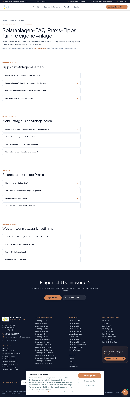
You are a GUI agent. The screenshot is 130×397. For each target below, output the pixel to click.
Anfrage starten (111, 358)
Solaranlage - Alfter (41, 329)
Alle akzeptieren (90, 376)
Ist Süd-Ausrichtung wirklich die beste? (41, 136)
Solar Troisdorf (107, 339)
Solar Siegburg (107, 329)
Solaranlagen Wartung (9, 361)
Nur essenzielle (89, 381)
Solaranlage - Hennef (42, 331)
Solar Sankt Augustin (109, 337)
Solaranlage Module (75, 331)
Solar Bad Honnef (108, 331)
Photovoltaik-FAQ (39, 48)
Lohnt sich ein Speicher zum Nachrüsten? (41, 205)
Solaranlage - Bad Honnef (43, 347)
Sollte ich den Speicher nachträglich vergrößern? (41, 190)
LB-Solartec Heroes (8, 356)
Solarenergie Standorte (52, 7)
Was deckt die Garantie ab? (41, 252)
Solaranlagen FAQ (74, 323)
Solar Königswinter (108, 334)
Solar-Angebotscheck (76, 347)
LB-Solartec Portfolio (9, 359)
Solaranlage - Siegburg (42, 339)
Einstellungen (90, 385)
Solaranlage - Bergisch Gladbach (45, 358)
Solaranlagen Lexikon (75, 339)
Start (4, 20)
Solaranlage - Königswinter (43, 350)
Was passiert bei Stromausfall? (41, 198)
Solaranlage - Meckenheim (43, 363)
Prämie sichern (73, 366)
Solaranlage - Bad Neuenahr (44, 353)
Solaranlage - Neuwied (42, 337)
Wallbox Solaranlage (75, 334)
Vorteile (66, 7)
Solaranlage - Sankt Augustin (44, 355)
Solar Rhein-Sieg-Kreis (109, 342)
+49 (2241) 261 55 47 (40, 1)
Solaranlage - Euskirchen (43, 361)
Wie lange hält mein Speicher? (41, 183)
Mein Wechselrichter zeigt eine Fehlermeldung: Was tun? (41, 236)
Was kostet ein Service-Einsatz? (41, 259)
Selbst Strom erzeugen (9, 367)
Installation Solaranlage (10, 364)
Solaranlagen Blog (74, 326)
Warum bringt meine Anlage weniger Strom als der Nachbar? (41, 129)
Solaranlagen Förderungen (77, 342)
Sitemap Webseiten (75, 350)
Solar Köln (105, 321)
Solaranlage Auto (74, 321)
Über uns (5, 348)
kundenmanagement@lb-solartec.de (16, 1)
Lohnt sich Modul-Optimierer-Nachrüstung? (41, 144)
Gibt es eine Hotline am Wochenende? (41, 244)
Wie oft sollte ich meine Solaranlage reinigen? (41, 75)
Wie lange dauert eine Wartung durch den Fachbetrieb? (41, 90)
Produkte (36, 7)
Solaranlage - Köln (41, 321)
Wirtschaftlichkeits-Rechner (11, 353)
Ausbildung (72, 364)
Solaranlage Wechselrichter (77, 344)
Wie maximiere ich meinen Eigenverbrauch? (41, 151)
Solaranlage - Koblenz (42, 334)
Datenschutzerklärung (44, 392)
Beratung (77, 7)
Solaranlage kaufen (75, 329)
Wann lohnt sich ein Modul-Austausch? (41, 98)
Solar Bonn (105, 323)
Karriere (71, 361)
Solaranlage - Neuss (41, 326)
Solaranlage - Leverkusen (43, 344)
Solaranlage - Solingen (42, 342)
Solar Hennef (106, 326)
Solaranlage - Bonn (41, 323)
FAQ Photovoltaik (8, 351)
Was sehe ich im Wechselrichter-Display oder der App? (41, 83)
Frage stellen (52, 298)
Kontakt (71, 358)
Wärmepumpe (73, 337)
